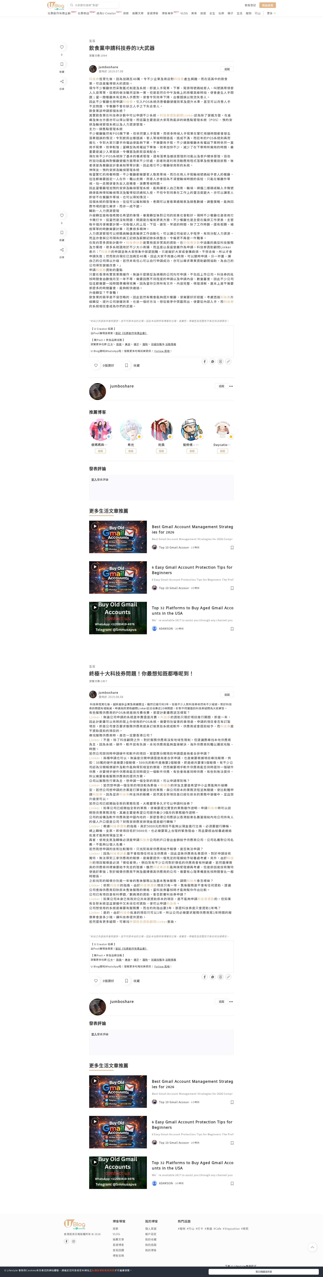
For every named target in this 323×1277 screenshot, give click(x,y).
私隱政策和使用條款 (103, 1270)
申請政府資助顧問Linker (131, 708)
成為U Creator (106, 13)
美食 (194, 13)
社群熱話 (83, 13)
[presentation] (89, 431)
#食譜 (208, 1228)
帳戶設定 (151, 1234)
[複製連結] (61, 287)
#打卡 (199, 1228)
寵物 (249, 13)
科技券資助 (118, 826)
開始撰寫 (267, 5)
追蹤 (227, 69)
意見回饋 (118, 1250)
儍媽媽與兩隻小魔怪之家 (100, 445)
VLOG (184, 13)
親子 (230, 13)
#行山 (190, 1228)
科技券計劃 (134, 242)
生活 (239, 13)
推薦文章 (138, 13)
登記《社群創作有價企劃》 (131, 333)
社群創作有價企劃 (59, 13)
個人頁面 (151, 1228)
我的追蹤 (151, 1245)
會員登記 (250, 5)
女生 (212, 13)
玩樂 (221, 13)
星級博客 (152, 13)
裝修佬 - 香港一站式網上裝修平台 (192, 445)
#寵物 (181, 1228)
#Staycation (231, 1228)
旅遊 (203, 13)
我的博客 (151, 1250)
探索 (126, 13)
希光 (131, 445)
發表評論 (100, 479)
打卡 (110, 344)
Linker (94, 717)
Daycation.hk (222, 445)
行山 (258, 13)
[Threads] (61, 277)
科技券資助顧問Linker (177, 115)
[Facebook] (61, 258)
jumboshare (108, 67)
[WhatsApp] (61, 268)
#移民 (245, 1228)
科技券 (94, 79)
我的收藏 (151, 1239)
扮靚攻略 (156, 344)
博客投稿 (118, 1255)
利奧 (161, 445)
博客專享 (167, 13)
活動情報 (170, 344)
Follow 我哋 (162, 351)
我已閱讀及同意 (264, 1271)
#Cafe (217, 1228)
